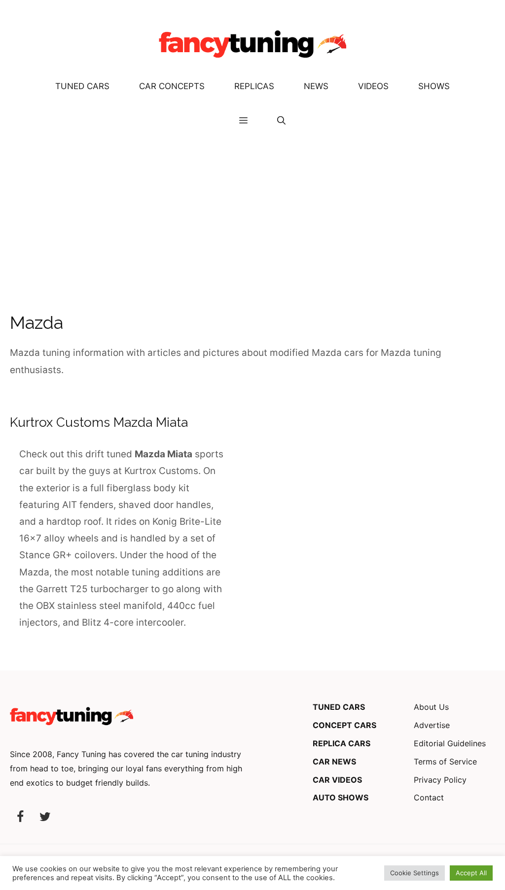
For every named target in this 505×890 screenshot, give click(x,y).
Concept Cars (344, 725)
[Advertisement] (252, 212)
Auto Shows (340, 797)
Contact (429, 797)
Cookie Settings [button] (414, 873)
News (316, 86)
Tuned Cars (82, 86)
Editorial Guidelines (450, 743)
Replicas (254, 86)
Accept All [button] (471, 873)
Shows (434, 86)
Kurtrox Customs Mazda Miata (99, 422)
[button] (281, 120)
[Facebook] (20, 817)
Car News (334, 761)
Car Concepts (172, 86)
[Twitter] (44, 817)
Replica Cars (341, 743)
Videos (373, 86)
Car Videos (337, 780)
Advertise (432, 725)
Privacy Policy (440, 780)
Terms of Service (445, 761)
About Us (431, 707)
